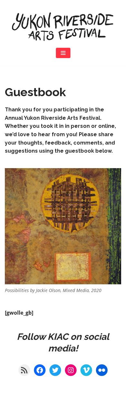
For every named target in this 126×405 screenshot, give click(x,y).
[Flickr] (102, 370)
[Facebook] (40, 370)
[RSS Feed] (24, 370)
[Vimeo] (86, 370)
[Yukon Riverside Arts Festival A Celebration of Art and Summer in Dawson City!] (63, 26)
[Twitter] (55, 370)
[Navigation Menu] (63, 53)
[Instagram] (71, 370)
